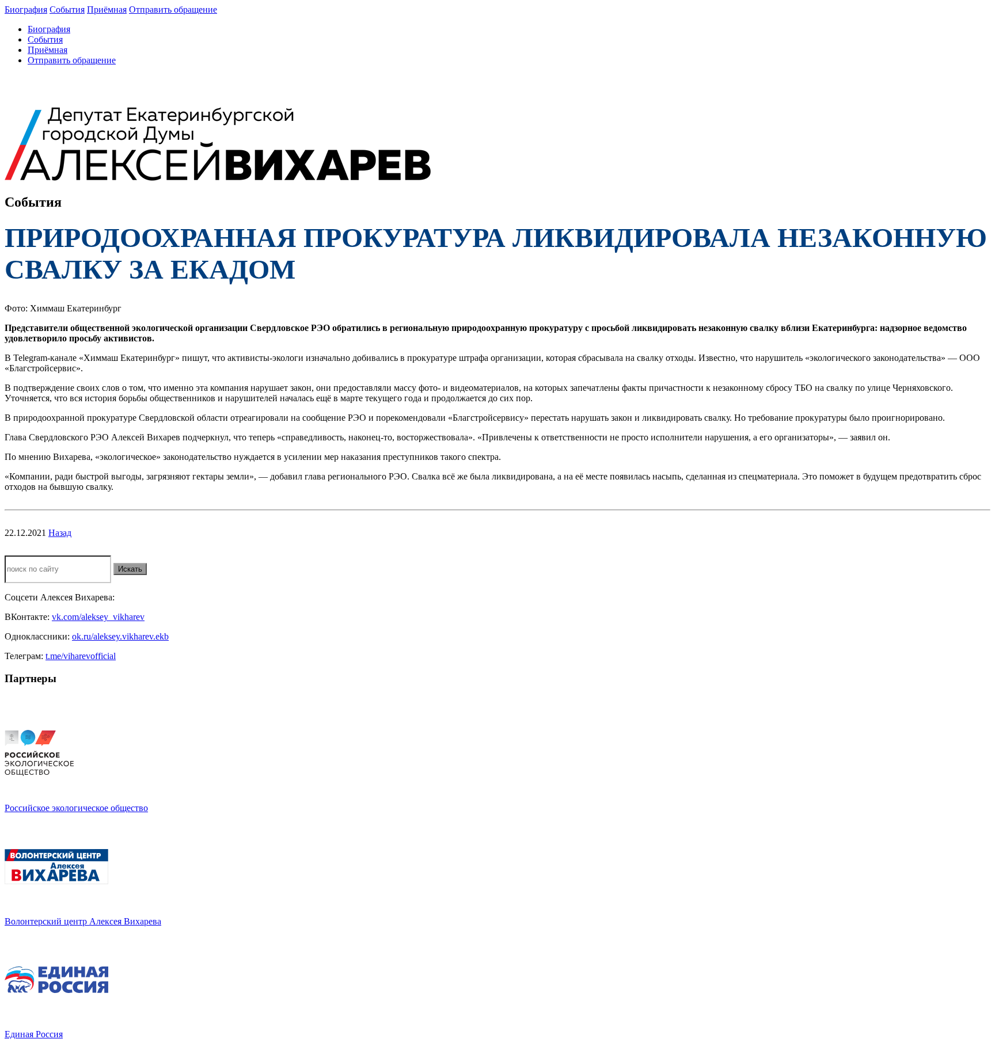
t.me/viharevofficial (80, 656)
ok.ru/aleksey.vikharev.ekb (120, 636)
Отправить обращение (173, 9)
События (67, 9)
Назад (59, 533)
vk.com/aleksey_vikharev (98, 617)
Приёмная (107, 9)
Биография (26, 9)
